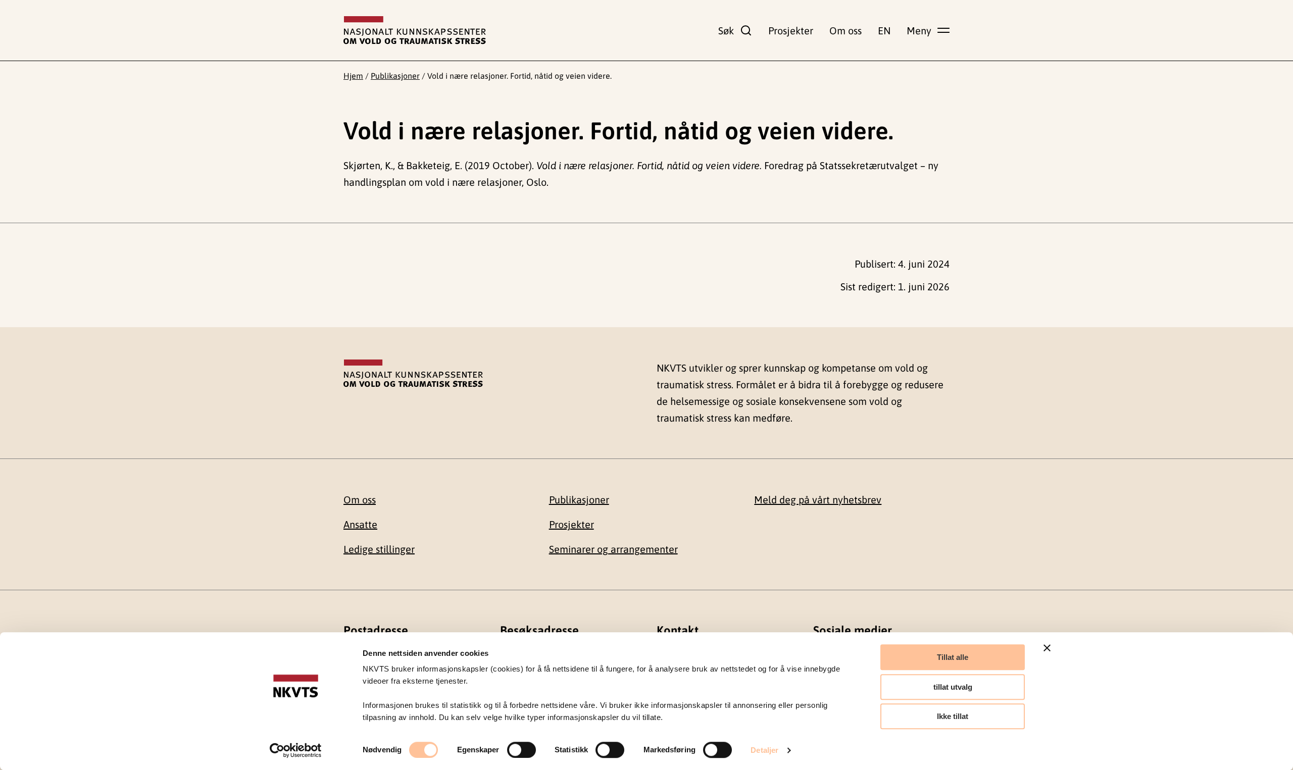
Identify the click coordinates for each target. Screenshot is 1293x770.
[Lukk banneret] (1047, 647)
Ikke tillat (952, 716)
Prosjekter (790, 30)
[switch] (521, 750)
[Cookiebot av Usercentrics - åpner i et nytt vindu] (296, 750)
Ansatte (360, 524)
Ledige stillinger (379, 549)
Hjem (353, 75)
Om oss (845, 30)
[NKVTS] (414, 30)
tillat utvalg (952, 687)
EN (884, 30)
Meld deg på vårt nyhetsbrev (817, 499)
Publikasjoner (395, 75)
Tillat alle (952, 657)
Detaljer (764, 750)
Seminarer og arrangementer (613, 549)
